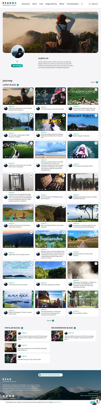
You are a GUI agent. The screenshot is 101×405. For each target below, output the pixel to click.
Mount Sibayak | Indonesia (81, 136)
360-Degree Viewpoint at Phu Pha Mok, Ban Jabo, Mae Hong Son (20, 109)
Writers (34, 4)
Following (18, 66)
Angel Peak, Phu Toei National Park (19, 255)
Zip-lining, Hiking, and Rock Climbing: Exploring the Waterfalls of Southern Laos (52, 136)
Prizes (41, 4)
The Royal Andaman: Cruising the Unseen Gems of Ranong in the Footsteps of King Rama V (51, 313)
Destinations (26, 4)
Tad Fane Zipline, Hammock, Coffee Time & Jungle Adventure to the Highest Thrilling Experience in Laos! (32, 337)
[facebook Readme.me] (4, 396)
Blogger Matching (51, 4)
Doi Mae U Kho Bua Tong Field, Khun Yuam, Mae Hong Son (19, 226)
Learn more (57, 402)
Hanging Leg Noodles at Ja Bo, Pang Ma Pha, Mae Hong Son (85, 198)
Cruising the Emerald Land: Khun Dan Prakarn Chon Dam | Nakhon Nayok (84, 109)
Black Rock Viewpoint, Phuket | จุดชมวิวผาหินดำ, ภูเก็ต (20, 313)
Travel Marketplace (72, 4)
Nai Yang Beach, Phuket (80, 313)
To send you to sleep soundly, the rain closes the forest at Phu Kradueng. (84, 226)
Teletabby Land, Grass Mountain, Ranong (83, 254)
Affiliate (61, 4)
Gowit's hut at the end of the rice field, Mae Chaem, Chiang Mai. (20, 166)
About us (95, 391)
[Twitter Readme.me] (7, 396)
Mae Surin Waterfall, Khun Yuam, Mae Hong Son (52, 226)
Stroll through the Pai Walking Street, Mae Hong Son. (52, 198)
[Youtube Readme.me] (10, 396)
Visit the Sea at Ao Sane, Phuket (18, 285)
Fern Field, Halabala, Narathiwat (50, 285)
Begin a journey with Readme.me (89, 395)
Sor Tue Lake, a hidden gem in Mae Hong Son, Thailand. (19, 136)
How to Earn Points (93, 393)
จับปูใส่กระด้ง (11, 106)
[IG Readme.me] (13, 396)
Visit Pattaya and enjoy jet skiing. (83, 166)
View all (93, 82)
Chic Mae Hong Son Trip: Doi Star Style (52, 109)
